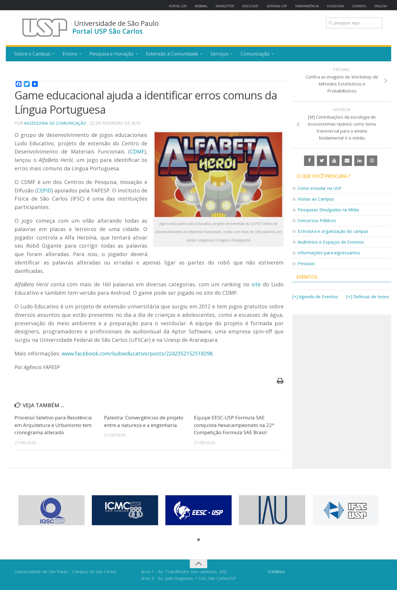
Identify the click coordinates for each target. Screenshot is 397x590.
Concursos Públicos (317, 220)
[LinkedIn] (359, 160)
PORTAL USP (178, 6)
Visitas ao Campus (316, 199)
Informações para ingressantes (329, 252)
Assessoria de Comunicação (55, 123)
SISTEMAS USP (277, 6)
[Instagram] (372, 160)
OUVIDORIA (335, 6)
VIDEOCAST (250, 6)
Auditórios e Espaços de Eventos (331, 242)
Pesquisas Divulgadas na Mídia (328, 209)
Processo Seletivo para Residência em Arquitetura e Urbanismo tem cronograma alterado (53, 425)
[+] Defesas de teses (367, 296)
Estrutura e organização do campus (333, 231)
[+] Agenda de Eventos (315, 296)
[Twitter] (322, 160)
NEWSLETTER (225, 6)
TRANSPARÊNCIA (307, 6)
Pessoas (306, 263)
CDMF (137, 151)
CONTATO (359, 6)
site (256, 284)
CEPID (44, 190)
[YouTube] (334, 160)
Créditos (276, 571)
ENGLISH (380, 6)
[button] (198, 540)
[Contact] (347, 160)
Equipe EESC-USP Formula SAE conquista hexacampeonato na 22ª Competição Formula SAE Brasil (234, 425)
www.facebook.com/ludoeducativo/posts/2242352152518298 (137, 353)
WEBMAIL (201, 6)
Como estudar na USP (319, 188)
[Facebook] (309, 160)
